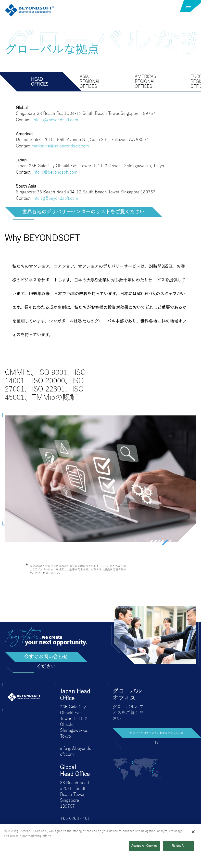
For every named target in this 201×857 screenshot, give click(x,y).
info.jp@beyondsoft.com (55, 172)
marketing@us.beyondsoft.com (60, 146)
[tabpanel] (100, 478)
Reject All (178, 845)
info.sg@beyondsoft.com (55, 119)
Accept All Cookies (144, 845)
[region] (100, 840)
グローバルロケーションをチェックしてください (157, 734)
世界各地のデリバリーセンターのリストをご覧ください (83, 211)
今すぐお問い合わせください (46, 658)
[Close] (193, 831)
